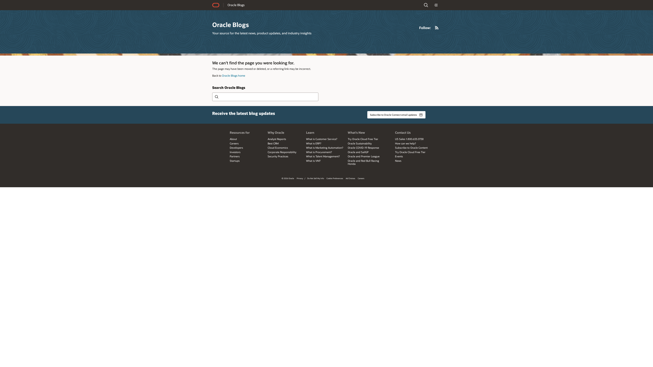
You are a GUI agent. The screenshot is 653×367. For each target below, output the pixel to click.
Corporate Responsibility (282, 152)
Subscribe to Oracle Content (411, 147)
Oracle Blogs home (233, 75)
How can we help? (405, 143)
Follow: (425, 27)
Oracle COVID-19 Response (363, 147)
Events (399, 156)
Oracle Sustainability (360, 143)
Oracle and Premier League (364, 156)
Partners (235, 156)
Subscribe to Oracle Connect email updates (393, 114)
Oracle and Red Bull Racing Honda (363, 162)
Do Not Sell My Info (315, 178)
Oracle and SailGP (358, 152)
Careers (234, 143)
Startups (235, 160)
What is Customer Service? (321, 139)
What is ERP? (313, 143)
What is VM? (313, 160)
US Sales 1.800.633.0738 (409, 139)
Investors (235, 152)
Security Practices (278, 156)
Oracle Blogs (236, 5)
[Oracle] (215, 5)
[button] (426, 5)
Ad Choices (350, 178)
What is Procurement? (319, 152)
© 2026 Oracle (288, 178)
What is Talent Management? (323, 156)
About (233, 139)
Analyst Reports (277, 139)
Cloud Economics (278, 147)
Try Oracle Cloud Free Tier (363, 139)
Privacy (300, 178)
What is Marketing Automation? (324, 147)
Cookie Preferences (334, 178)
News (398, 160)
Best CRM (273, 143)
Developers (236, 147)
